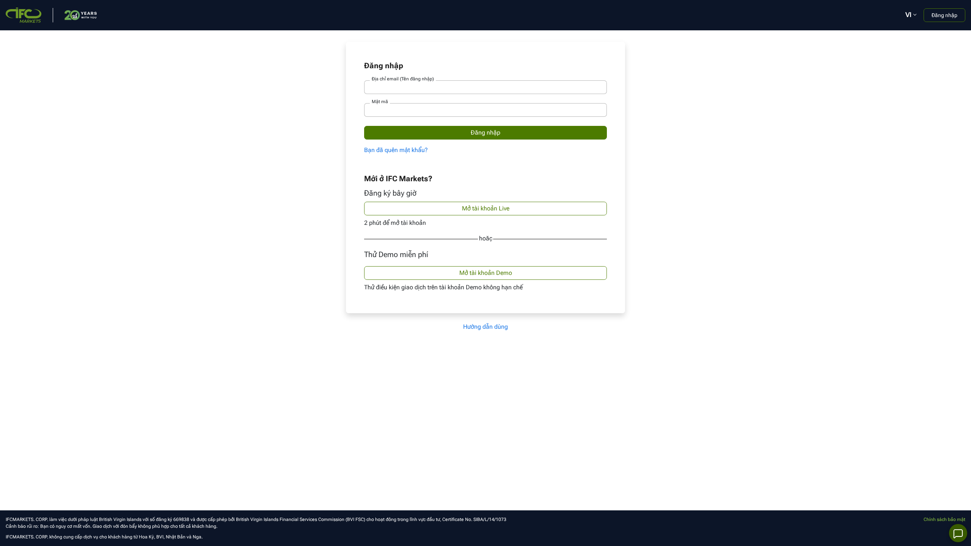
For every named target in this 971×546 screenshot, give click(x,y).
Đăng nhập (944, 15)
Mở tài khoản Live (485, 208)
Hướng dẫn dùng (485, 326)
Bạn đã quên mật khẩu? (396, 150)
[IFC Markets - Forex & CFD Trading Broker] (23, 14)
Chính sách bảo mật (944, 519)
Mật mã (380, 101)
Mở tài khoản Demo (485, 272)
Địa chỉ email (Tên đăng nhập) (403, 79)
